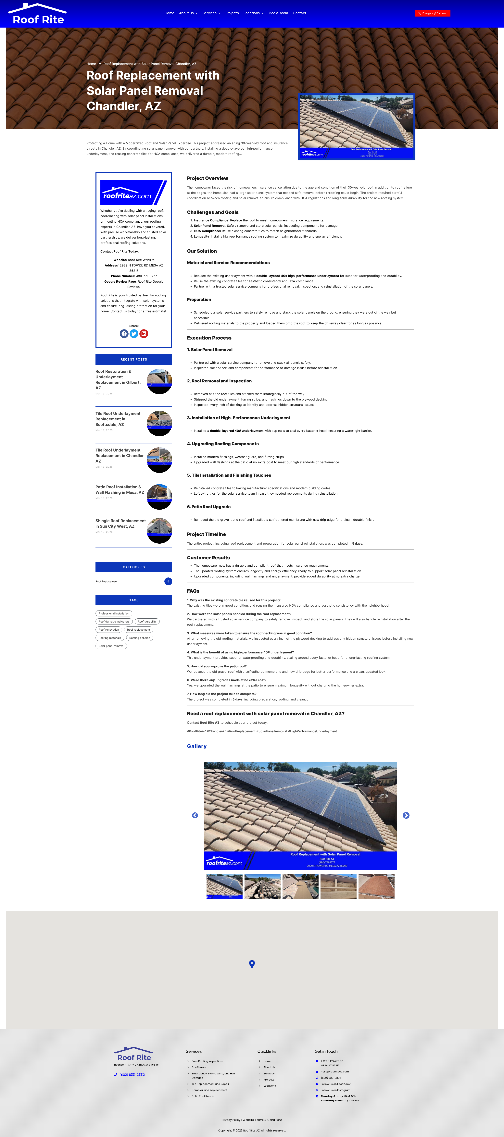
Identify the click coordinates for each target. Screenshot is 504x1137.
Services (269, 1073)
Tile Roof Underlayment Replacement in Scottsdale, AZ (118, 419)
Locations (270, 1086)
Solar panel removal (111, 646)
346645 (154, 1065)
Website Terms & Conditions (262, 1120)
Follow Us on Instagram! (336, 1090)
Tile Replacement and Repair (210, 1084)
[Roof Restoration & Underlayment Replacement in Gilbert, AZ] (159, 378)
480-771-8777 (146, 276)
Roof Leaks (199, 1067)
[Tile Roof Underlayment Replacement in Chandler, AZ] (159, 456)
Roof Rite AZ (210, 722)
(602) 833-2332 (331, 1078)
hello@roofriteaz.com (335, 1071)
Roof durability (147, 621)
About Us (269, 1067)
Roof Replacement (132, 581)
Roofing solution (139, 637)
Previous (195, 816)
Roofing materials (110, 637)
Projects (269, 1079)
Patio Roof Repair (203, 1096)
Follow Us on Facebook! (336, 1084)
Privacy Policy (231, 1120)
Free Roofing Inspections (207, 1061)
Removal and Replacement (209, 1090)
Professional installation (114, 613)
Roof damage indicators (114, 621)
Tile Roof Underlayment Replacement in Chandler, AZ (120, 455)
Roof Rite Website (141, 260)
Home (91, 64)
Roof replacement (138, 629)
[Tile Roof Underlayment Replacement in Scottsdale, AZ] (159, 420)
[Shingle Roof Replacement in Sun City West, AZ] (159, 527)
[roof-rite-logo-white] (37, 4)
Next (406, 816)
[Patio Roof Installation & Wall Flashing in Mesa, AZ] (159, 493)
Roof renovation (109, 629)
